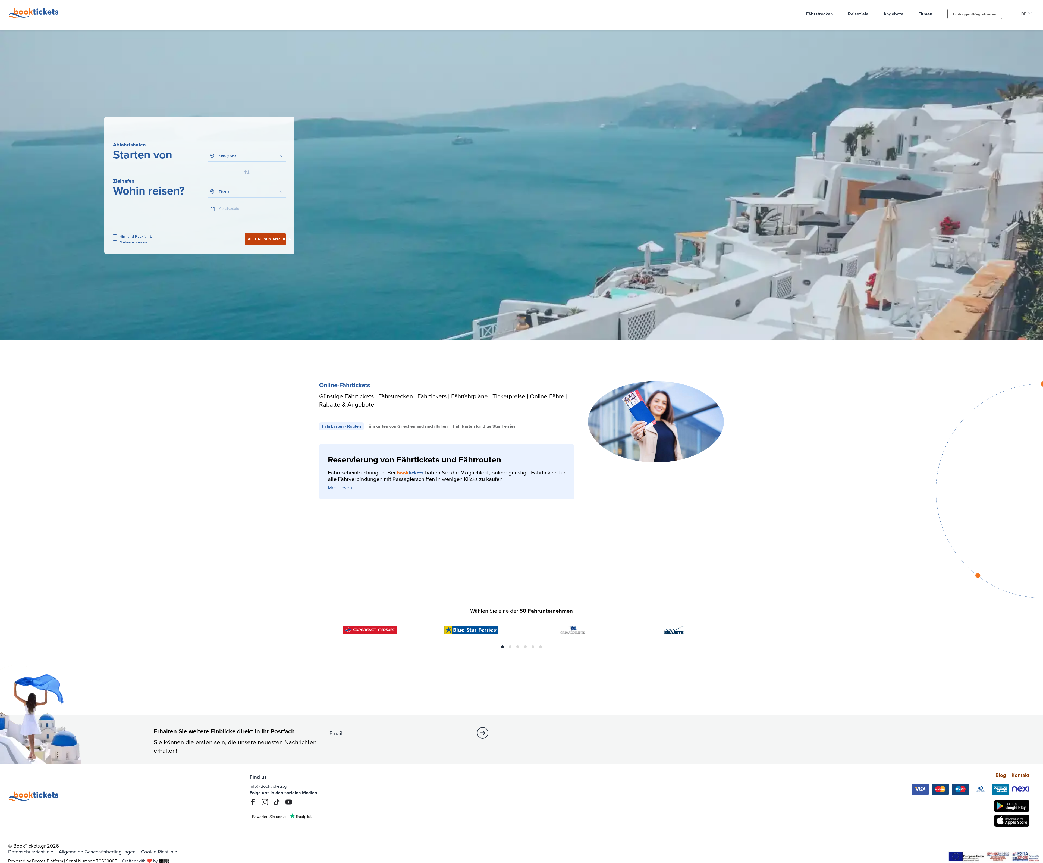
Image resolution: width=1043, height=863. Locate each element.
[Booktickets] (34, 16)
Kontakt (1020, 775)
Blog (1000, 775)
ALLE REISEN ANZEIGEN (267, 239)
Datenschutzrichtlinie (30, 852)
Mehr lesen (340, 488)
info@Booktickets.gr (269, 786)
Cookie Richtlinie (159, 852)
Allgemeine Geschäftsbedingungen (97, 852)
